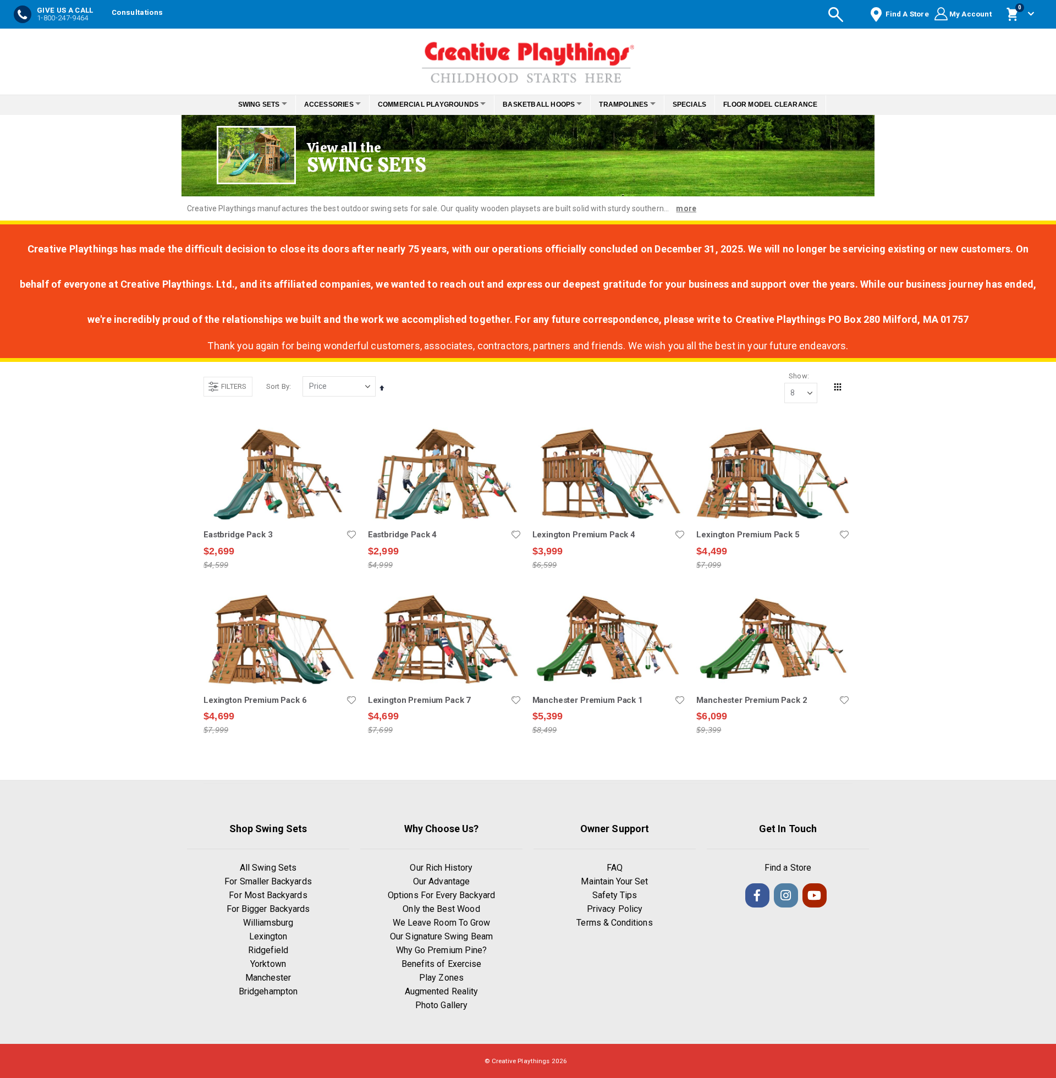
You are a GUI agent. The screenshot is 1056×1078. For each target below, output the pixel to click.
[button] (351, 534)
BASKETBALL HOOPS (542, 104)
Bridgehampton (268, 991)
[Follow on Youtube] (814, 895)
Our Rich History (441, 867)
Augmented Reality (441, 991)
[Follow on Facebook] (757, 895)
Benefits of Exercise (441, 964)
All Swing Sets (268, 867)
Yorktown (268, 964)
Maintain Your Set (614, 881)
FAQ (615, 867)
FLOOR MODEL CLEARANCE (786, 104)
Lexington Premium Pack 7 (419, 700)
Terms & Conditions (614, 922)
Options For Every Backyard (441, 895)
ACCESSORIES (319, 104)
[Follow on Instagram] (786, 895)
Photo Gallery (441, 1005)
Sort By (277, 386)
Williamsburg (268, 922)
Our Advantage (441, 881)
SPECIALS (705, 104)
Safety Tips (614, 895)
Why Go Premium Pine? (441, 950)
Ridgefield (268, 950)
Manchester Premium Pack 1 (587, 700)
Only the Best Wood (441, 909)
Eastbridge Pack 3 (238, 535)
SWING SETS (244, 104)
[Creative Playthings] (528, 58)
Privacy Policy (614, 909)
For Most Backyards (268, 895)
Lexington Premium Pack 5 (747, 535)
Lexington (268, 936)
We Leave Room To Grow (441, 922)
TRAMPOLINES (632, 104)
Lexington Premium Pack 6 (255, 700)
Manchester (268, 977)
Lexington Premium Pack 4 (583, 535)
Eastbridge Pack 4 (402, 535)
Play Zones (441, 977)
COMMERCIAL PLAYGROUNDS (425, 104)
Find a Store (788, 867)
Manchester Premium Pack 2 (751, 700)
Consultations (137, 12)
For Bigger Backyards (268, 909)
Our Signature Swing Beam (441, 936)
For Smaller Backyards (267, 881)
